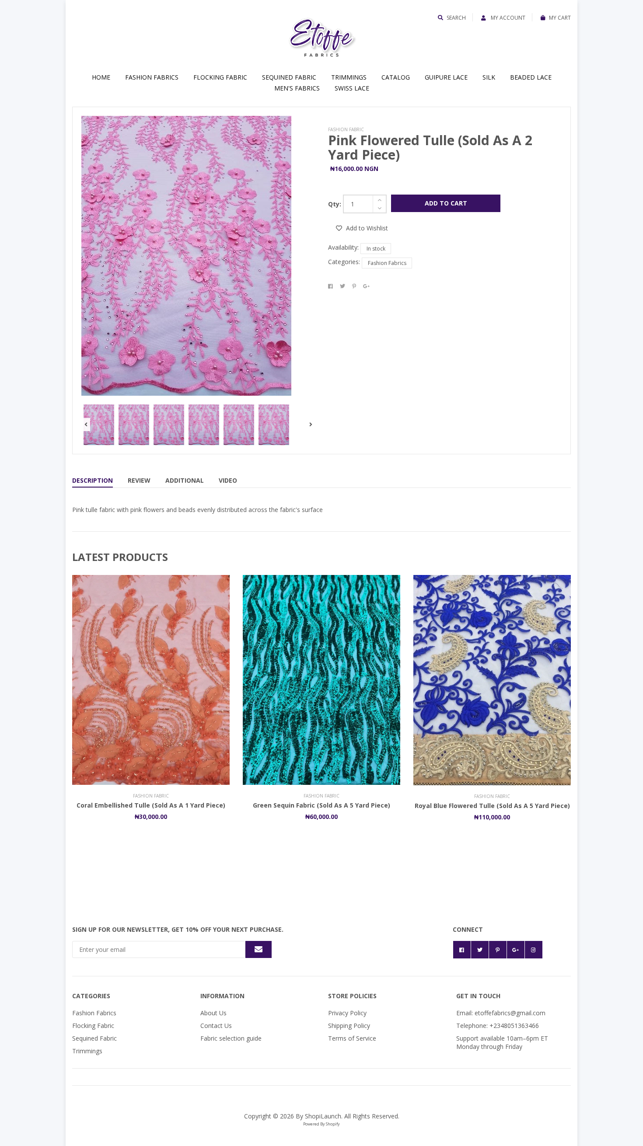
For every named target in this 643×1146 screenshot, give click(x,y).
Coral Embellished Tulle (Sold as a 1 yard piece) (151, 805)
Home (101, 77)
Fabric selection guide (231, 1038)
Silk (488, 77)
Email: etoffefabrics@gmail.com (500, 1013)
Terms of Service (352, 1038)
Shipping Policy (349, 1025)
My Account (507, 17)
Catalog (395, 77)
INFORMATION (222, 996)
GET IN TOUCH (478, 996)
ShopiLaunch (323, 1116)
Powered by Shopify (321, 1124)
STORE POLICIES (352, 996)
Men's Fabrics (297, 88)
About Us (213, 1013)
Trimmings (349, 77)
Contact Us (216, 1025)
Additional (184, 480)
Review (139, 480)
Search (456, 17)
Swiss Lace (352, 88)
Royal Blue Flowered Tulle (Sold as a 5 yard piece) (492, 805)
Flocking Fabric (220, 77)
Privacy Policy (347, 1013)
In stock (376, 248)
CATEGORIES (91, 996)
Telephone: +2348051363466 (497, 1025)
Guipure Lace (446, 77)
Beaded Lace (531, 77)
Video (228, 480)
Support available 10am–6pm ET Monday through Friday (502, 1042)
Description (92, 480)
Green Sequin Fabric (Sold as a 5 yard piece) (321, 805)
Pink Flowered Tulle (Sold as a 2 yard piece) (430, 147)
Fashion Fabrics (151, 77)
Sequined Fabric (289, 77)
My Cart (560, 17)
